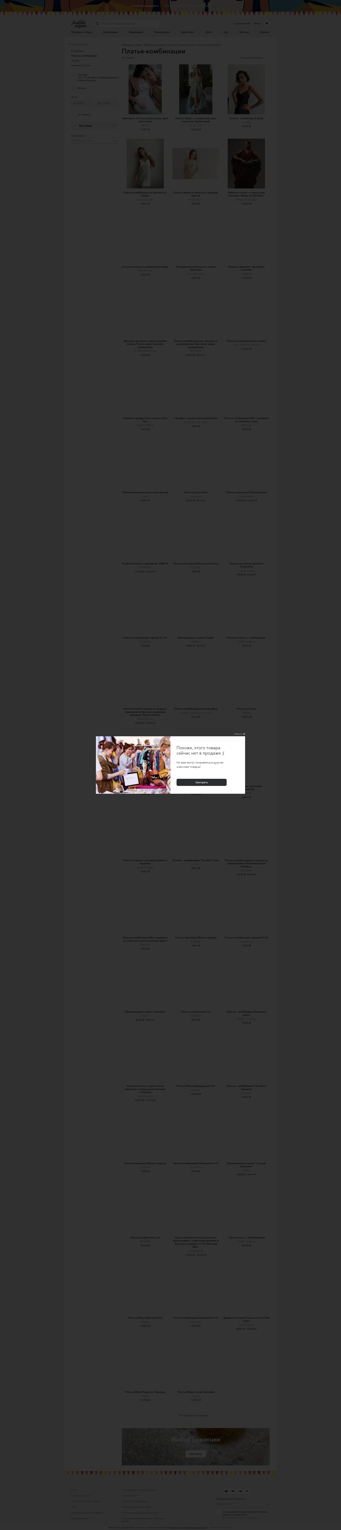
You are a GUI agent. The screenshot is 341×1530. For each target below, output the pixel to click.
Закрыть (238, 734)
